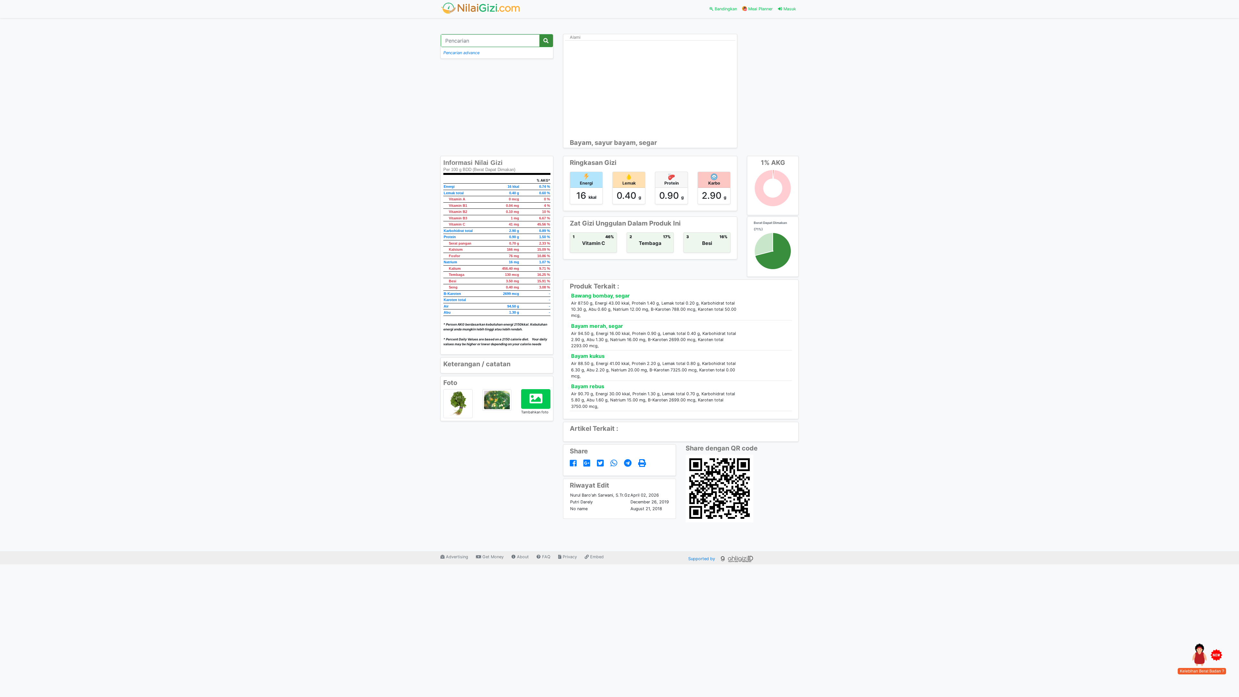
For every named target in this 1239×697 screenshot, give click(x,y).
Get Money (492, 556)
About (522, 556)
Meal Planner (760, 8)
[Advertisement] (650, 90)
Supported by (702, 558)
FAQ (545, 556)
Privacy (569, 556)
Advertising (456, 556)
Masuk (789, 8)
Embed (596, 556)
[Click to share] (574, 463)
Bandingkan (725, 8)
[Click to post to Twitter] (601, 463)
